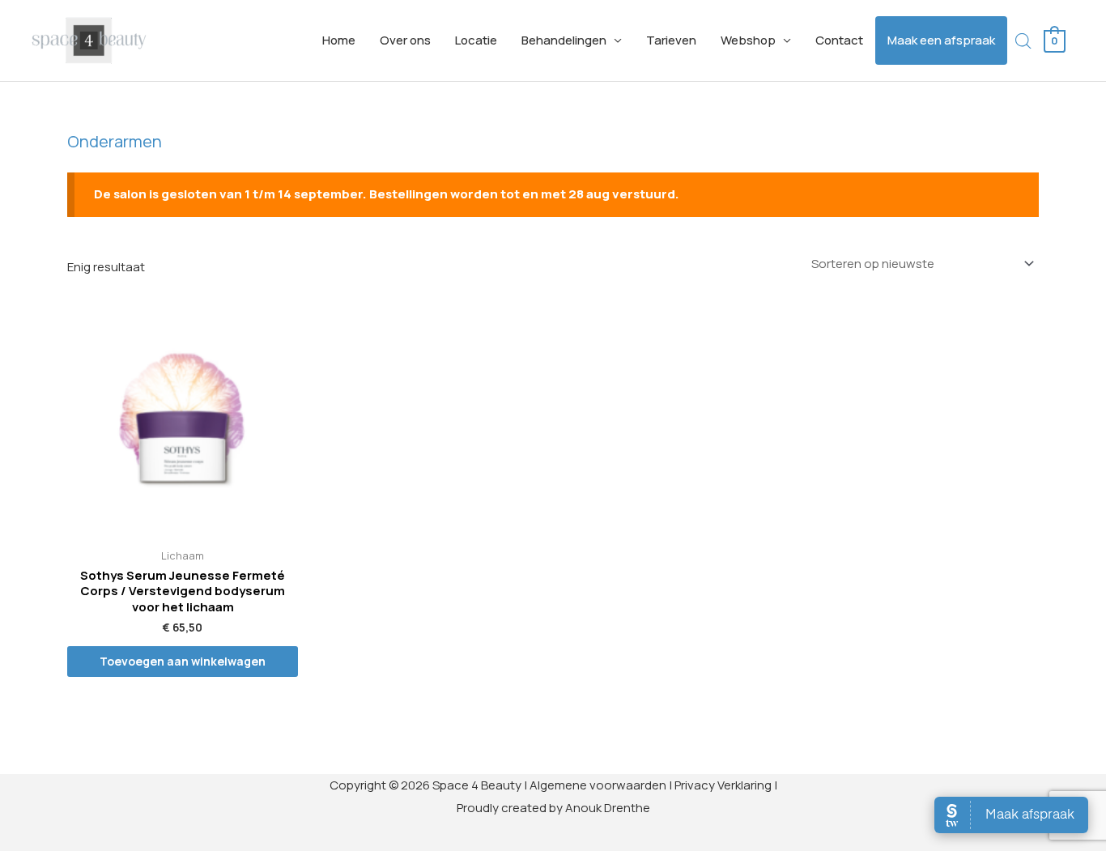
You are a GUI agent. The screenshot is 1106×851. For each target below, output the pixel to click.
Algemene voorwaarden (598, 785)
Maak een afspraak (941, 40)
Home (338, 40)
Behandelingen (563, 40)
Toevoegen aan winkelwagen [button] (183, 661)
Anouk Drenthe (607, 807)
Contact (839, 40)
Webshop (748, 40)
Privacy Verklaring (723, 785)
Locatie (476, 40)
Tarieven (671, 40)
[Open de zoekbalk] (1023, 41)
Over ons (405, 40)
